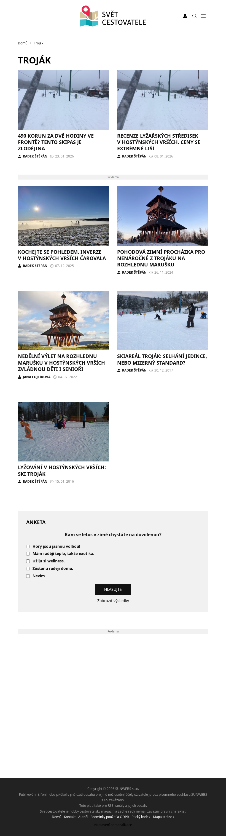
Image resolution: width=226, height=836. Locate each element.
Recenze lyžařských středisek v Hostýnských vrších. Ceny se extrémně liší (158, 142)
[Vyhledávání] (194, 16)
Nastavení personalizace (113, 824)
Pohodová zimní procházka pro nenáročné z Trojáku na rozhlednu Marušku (161, 258)
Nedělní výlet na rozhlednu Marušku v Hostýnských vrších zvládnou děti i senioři (61, 362)
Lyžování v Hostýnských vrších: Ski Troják (62, 470)
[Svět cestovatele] (113, 16)
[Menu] (203, 16)
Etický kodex (140, 816)
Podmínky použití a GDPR (109, 816)
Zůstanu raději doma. (53, 568)
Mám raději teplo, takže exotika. (63, 553)
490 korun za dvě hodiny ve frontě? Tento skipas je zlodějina (56, 142)
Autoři (83, 816)
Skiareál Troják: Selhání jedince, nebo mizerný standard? (162, 359)
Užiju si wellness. (49, 561)
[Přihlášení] (185, 16)
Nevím (39, 576)
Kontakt (70, 816)
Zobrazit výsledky (113, 600)
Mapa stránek (163, 816)
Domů (56, 816)
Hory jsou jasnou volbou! (56, 546)
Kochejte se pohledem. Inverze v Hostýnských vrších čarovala (62, 255)
